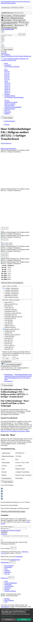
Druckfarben (8, 567)
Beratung (7, 598)
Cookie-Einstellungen (10, 583)
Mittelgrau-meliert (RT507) (12, 335)
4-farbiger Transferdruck (11, 293)
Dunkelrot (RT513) (10, 318)
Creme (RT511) (9, 307)
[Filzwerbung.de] (16, 143)
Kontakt (6, 589)
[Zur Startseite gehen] (7, 29)
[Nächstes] (6, 228)
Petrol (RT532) (8, 338)
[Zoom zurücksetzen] (6, 244)
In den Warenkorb (6, 361)
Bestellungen (27, 56)
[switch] (6, 15)
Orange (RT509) (9, 336)
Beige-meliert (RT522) (11, 304)
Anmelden (4, 53)
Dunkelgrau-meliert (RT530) (12, 313)
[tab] (18, 377)
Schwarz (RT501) (9, 345)
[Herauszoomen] (2, 244)
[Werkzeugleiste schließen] (26, 24)
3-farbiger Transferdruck (11, 292)
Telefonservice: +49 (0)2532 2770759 (12, 7)
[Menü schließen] (5, 68)
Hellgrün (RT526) (9, 331)
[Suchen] (20, 34)
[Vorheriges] (2, 228)
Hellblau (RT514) (9, 325)
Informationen (5, 562)
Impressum (7, 587)
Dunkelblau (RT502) (10, 309)
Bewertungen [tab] (8, 381)
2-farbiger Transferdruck (11, 290)
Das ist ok (23, 619)
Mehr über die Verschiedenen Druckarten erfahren (15, 431)
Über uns (7, 574)
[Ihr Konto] (2, 46)
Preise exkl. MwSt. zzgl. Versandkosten (12, 283)
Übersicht (4, 56)
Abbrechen (4, 534)
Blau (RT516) (8, 306)
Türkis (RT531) (9, 347)
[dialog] (16, 615)
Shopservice (4, 578)
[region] (16, 206)
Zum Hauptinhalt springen (8, 1)
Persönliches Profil (12, 56)
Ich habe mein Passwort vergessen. (11, 530)
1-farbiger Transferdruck (11, 288)
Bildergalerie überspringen (8, 148)
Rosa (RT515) (8, 342)
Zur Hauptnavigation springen (15, 2)
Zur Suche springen (22, 1)
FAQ (5, 569)
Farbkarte (7, 570)
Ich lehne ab (8, 619)
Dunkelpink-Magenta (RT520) (13, 316)
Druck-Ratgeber (9, 565)
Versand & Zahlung (10, 591)
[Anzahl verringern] (4, 357)
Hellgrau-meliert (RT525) (11, 329)
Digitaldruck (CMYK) (11, 295)
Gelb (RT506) (8, 320)
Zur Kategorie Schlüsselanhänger (14, 97)
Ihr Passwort (5, 528)
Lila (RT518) (8, 333)
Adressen (21, 56)
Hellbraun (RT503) (10, 327)
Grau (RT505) (8, 322)
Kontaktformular (15, 559)
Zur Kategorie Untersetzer (12, 66)
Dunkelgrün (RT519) (10, 315)
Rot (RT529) (8, 344)
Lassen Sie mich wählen (7, 616)
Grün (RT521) (8, 324)
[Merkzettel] (2, 43)
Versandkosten (5, 606)
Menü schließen (8, 49)
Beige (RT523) (8, 302)
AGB (6, 581)
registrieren (7, 54)
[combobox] (9, 35)
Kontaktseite (19, 556)
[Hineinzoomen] (10, 244)
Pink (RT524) (8, 340)
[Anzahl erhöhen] (14, 357)
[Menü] (2, 31)
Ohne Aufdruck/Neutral (11, 297)
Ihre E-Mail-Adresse (7, 526)
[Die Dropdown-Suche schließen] (24, 34)
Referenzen (7, 572)
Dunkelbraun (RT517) (10, 311)
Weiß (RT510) (8, 349)
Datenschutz (8, 584)
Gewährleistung (9, 586)
